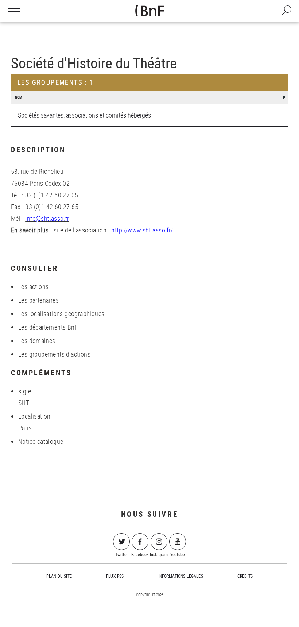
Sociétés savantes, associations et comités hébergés (84, 115)
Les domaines (36, 340)
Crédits (245, 576)
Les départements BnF (48, 327)
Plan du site (59, 576)
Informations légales (180, 576)
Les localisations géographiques (61, 313)
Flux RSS (115, 576)
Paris (25, 427)
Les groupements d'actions (54, 354)
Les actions (33, 286)
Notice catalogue (40, 441)
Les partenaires (38, 300)
